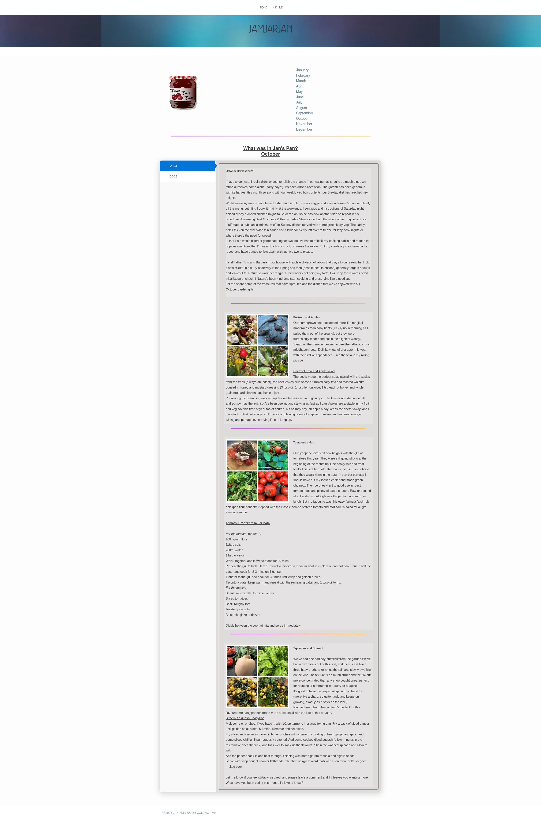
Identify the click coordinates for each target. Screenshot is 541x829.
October (302, 118)
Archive (278, 7)
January (302, 69)
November (304, 123)
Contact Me (206, 812)
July (299, 102)
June (300, 96)
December (304, 129)
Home (263, 7)
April (299, 86)
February (303, 75)
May (299, 91)
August (301, 107)
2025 (173, 176)
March (301, 80)
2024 (173, 165)
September (304, 112)
